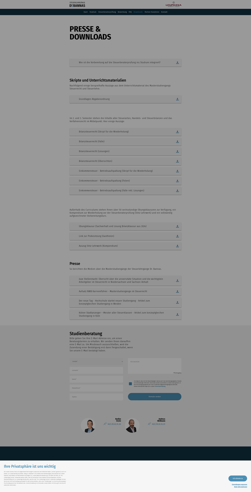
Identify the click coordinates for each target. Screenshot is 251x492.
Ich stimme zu (238, 478)
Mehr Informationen (240, 487)
